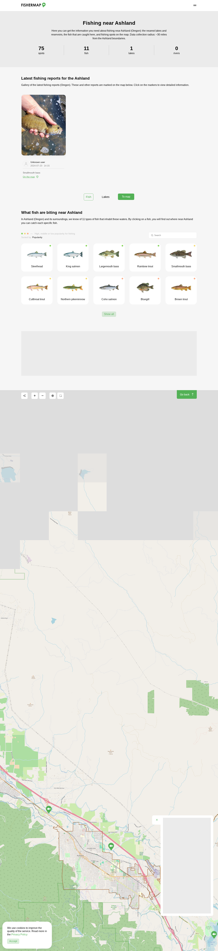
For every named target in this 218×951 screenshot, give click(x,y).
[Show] (49, 810)
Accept (13, 941)
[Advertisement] (109, 353)
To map (126, 196)
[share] (24, 395)
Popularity (37, 237)
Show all (109, 314)
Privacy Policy (19, 934)
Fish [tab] (88, 196)
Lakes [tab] (105, 196)
